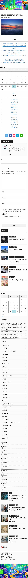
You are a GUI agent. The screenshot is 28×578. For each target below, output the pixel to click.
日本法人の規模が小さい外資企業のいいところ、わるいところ (13, 328)
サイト (3, 203)
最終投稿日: (4, 559)
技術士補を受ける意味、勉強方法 (18, 239)
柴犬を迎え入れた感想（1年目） (14, 60)
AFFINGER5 (21, 575)
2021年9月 (14, 112)
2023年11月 (14, 102)
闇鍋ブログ (14, 7)
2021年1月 (14, 119)
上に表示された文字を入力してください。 (11, 216)
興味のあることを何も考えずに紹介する (14, 573)
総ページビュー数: (6, 557)
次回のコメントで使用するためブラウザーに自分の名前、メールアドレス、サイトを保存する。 (14, 210)
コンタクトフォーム (9, 567)
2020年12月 (14, 122)
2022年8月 (14, 109)
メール (4, 197)
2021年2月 (14, 117)
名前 (3, 191)
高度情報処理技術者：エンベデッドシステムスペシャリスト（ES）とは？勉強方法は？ (14, 46)
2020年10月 (14, 127)
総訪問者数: (4, 556)
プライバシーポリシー (18, 567)
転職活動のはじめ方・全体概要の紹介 (14, 62)
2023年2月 (14, 107)
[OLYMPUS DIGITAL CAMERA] (17, 135)
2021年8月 (14, 114)
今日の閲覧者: (5, 553)
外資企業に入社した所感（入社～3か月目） (12, 331)
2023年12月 (14, 99)
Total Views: (4, 554)
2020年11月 (14, 125)
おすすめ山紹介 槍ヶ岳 (15, 249)
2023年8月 (14, 104)
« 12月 (13, 93)
